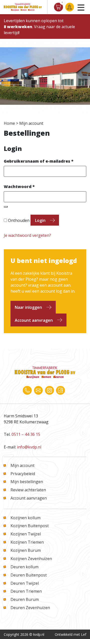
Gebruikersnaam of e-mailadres (39, 161)
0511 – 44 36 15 (26, 434)
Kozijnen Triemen (27, 542)
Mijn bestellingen (26, 481)
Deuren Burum (24, 599)
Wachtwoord (19, 186)
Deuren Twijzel (24, 583)
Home (9, 123)
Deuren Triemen (26, 591)
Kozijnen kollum (25, 517)
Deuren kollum (24, 567)
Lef (83, 634)
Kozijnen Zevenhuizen (31, 558)
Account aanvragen (34, 320)
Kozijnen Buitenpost (29, 525)
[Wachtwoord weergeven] (6, 206)
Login (40, 220)
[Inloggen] (69, 7)
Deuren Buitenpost (28, 575)
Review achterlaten (28, 490)
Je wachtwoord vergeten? (27, 235)
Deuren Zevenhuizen (30, 607)
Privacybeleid (22, 473)
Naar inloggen (28, 307)
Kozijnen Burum (25, 550)
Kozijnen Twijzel (25, 534)
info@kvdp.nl (29, 447)
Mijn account (22, 465)
